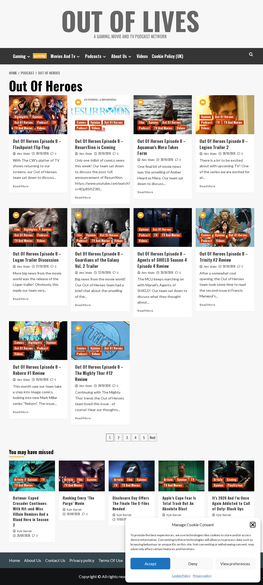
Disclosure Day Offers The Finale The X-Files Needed (130, 503)
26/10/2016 (167, 272)
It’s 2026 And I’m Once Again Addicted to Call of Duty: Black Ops (231, 503)
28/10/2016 (167, 160)
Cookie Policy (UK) (167, 56)
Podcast (42, 122)
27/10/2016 (42, 266)
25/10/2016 (42, 379)
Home (14, 560)
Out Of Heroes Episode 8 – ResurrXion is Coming (99, 144)
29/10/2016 (42, 153)
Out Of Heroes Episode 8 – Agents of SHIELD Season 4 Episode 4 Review (162, 259)
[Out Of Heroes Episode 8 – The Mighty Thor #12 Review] (100, 340)
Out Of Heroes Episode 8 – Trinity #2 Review (224, 256)
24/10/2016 (104, 386)
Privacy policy (202, 576)
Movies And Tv (63, 56)
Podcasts (93, 56)
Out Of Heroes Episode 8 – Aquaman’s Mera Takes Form (161, 147)
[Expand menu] (29, 56)
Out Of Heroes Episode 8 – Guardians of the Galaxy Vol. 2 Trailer (99, 259)
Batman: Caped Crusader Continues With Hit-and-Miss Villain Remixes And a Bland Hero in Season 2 (31, 511)
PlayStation (235, 485)
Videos (142, 56)
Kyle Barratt (24, 531)
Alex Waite (23, 153)
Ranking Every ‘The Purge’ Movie (78, 500)
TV (54, 122)
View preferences (235, 563)
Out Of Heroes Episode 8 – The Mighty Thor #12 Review (99, 373)
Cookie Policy (181, 576)
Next (153, 437)
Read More (21, 186)
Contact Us (55, 560)
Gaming (29, 56)
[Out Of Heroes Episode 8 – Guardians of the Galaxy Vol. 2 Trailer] (100, 227)
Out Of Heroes (23, 122)
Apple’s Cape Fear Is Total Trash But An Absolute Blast (179, 503)
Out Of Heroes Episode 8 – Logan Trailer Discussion (37, 256)
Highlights (21, 117)
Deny (193, 563)
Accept (150, 563)
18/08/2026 (73, 514)
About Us (119, 56)
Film (141, 122)
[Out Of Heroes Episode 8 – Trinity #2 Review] (225, 227)
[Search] (251, 54)
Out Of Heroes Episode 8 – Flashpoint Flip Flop (37, 144)
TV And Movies (23, 128)
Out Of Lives (130, 21)
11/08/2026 (123, 519)
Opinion (37, 117)
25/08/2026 (23, 535)
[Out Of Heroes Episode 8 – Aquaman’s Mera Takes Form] (163, 114)
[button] (252, 524)
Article (18, 479)
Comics (81, 122)
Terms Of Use (110, 560)
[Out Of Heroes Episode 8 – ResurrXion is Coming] (100, 114)
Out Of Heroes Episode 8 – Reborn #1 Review (37, 370)
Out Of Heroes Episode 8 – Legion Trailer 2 (224, 144)
